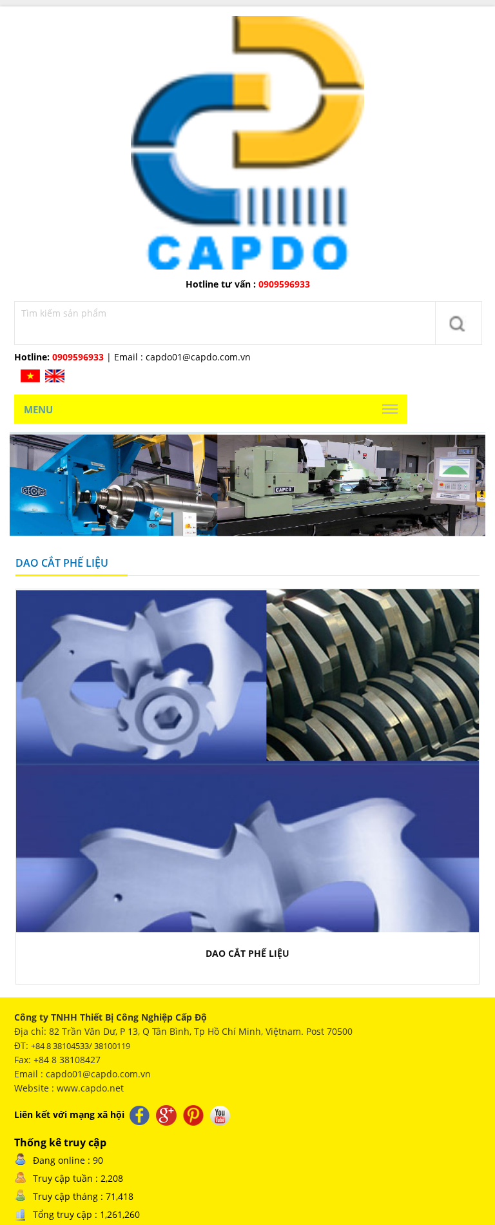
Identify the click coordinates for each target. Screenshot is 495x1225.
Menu (38, 409)
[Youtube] (220, 1114)
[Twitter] (167, 1114)
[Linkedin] (194, 1114)
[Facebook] (140, 1114)
